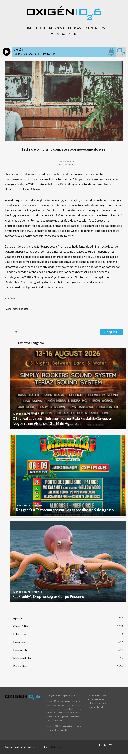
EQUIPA (39, 28)
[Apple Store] (74, 34)
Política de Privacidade (98, 695)
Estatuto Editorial (95, 707)
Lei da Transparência (97, 703)
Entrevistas (68, 634)
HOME (28, 28)
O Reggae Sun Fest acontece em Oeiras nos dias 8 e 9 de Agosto (63, 510)
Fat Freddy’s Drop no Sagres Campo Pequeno (48, 596)
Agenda (68, 618)
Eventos (37, 414)
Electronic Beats (20, 308)
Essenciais (68, 642)
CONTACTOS (95, 28)
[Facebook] (52, 34)
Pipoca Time (68, 666)
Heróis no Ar (68, 650)
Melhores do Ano (68, 658)
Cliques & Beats (64, 161)
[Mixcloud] (63, 34)
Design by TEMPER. (56, 747)
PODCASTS (76, 28)
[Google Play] (69, 34)
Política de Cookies (96, 699)
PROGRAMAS (56, 28)
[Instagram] (58, 34)
